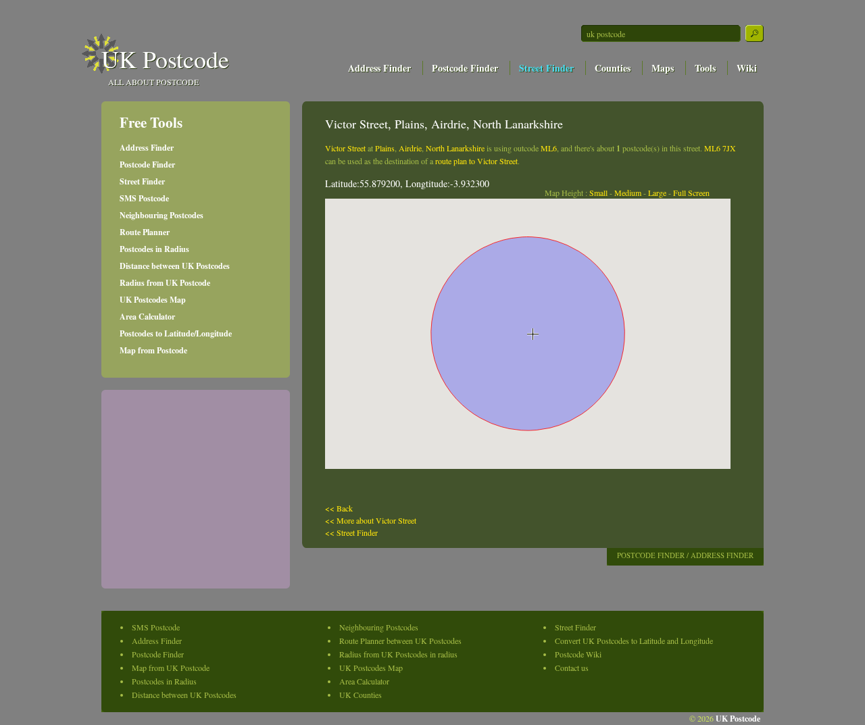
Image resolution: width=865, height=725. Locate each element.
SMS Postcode (144, 198)
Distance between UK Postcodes (175, 266)
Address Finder (379, 68)
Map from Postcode (153, 350)
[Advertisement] (611, 93)
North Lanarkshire (455, 148)
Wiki (747, 68)
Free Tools (151, 122)
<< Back (339, 508)
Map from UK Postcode (170, 667)
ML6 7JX (720, 148)
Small (598, 192)
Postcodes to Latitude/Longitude (176, 333)
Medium (627, 192)
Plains (385, 148)
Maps (662, 68)
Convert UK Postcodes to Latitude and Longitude (634, 640)
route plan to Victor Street (476, 160)
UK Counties (360, 694)
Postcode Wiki (578, 654)
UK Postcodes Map (153, 299)
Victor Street (345, 148)
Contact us (572, 667)
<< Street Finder (351, 532)
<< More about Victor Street (370, 520)
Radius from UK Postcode (165, 283)
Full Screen (691, 192)
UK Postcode (165, 59)
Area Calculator (147, 316)
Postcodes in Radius (154, 249)
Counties (613, 68)
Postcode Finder (465, 68)
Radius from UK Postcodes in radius (398, 654)
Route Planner (145, 232)
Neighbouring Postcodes (161, 215)
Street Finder (546, 68)
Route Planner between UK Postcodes (400, 640)
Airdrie (410, 148)
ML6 (549, 148)
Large (657, 192)
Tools (705, 68)
